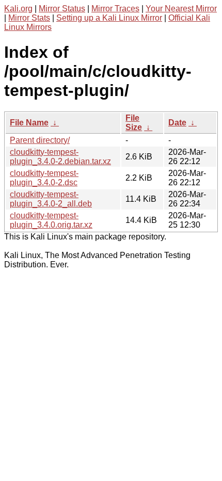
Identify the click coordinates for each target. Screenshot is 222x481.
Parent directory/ (40, 140)
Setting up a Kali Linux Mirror (109, 17)
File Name (29, 122)
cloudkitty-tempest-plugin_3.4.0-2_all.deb (51, 199)
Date (177, 122)
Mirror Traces (115, 8)
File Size (133, 123)
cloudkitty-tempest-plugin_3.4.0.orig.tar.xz (51, 220)
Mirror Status (62, 8)
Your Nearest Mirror (181, 8)
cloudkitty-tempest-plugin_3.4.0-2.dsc (44, 178)
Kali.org (18, 8)
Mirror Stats (29, 17)
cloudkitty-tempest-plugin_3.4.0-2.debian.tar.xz (60, 157)
